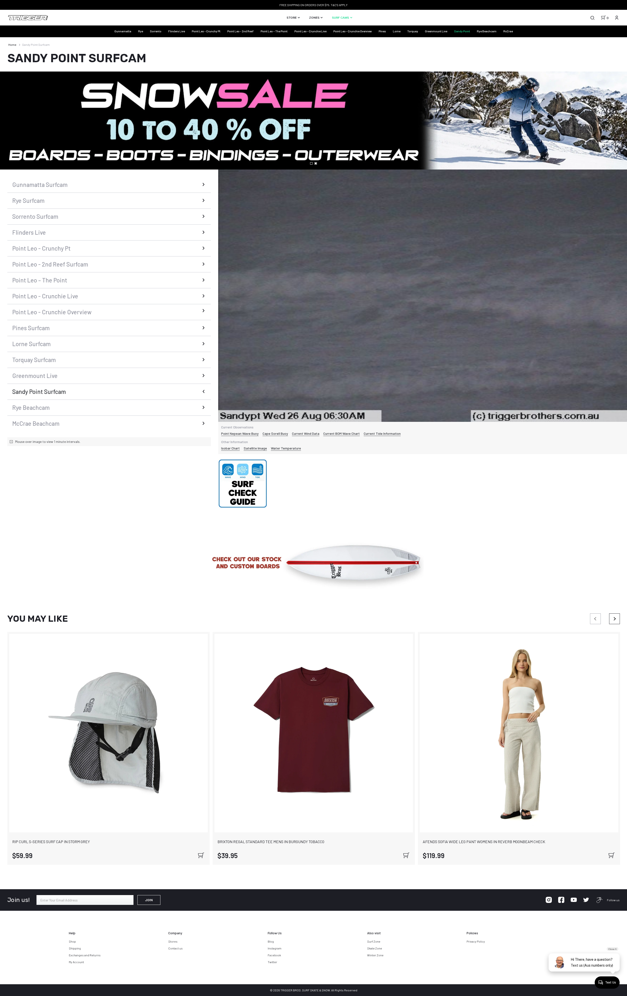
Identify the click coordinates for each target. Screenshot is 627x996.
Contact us (175, 948)
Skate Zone (374, 948)
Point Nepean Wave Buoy (240, 433)
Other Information (234, 442)
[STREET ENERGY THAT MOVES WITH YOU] (313, 121)
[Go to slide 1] (311, 163)
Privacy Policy (476, 941)
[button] (313, 564)
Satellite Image (255, 448)
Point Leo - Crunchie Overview (352, 31)
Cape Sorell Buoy (275, 433)
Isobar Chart (230, 448)
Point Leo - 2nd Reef (240, 31)
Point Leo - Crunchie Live (310, 31)
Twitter (272, 962)
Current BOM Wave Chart (341, 433)
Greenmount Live (436, 31)
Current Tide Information (382, 433)
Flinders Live (176, 31)
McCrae (508, 31)
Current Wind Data (305, 433)
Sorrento (155, 31)
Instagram (274, 948)
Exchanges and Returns (85, 955)
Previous (595, 618)
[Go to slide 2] (315, 163)
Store (292, 17)
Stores (173, 941)
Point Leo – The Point (274, 31)
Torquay (412, 31)
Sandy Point (462, 31)
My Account (76, 962)
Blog (271, 941)
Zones (314, 17)
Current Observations (237, 427)
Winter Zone (375, 955)
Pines (382, 31)
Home (12, 44)
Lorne (396, 31)
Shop (72, 941)
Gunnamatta (122, 31)
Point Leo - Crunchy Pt (206, 31)
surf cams (341, 17)
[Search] (592, 17)
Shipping (75, 948)
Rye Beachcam (486, 31)
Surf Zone (373, 941)
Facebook (274, 955)
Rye (140, 31)
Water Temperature (286, 448)
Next (614, 618)
